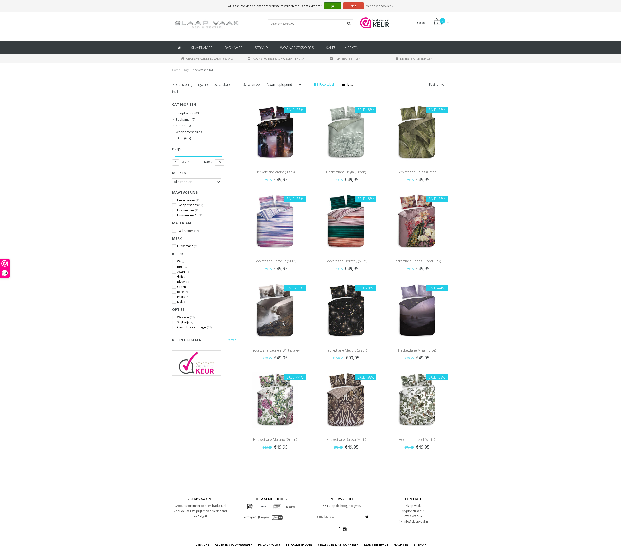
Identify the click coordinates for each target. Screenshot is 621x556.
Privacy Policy (269, 544)
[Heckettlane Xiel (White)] (417, 399)
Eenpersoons (188, 200)
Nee (353, 6)
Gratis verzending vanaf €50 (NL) (209, 58)
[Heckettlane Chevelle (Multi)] (275, 221)
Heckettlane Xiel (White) (417, 439)
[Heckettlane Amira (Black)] (275, 132)
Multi (182, 302)
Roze (182, 292)
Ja (332, 6)
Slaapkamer (201, 47)
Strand (261, 47)
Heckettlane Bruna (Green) (417, 172)
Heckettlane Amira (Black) (275, 172)
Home (176, 70)
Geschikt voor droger (194, 327)
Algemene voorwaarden (234, 544)
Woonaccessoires (297, 47)
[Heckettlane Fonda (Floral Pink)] (417, 221)
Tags (186, 70)
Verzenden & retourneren (338, 544)
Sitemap (420, 544)
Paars (182, 296)
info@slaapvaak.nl (416, 521)
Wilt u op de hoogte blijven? (342, 506)
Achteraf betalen (347, 58)
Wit (181, 261)
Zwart (183, 272)
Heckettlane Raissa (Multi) (346, 439)
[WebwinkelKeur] (204, 362)
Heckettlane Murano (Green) (275, 439)
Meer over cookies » (379, 6)
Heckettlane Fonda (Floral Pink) (417, 261)
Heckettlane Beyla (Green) (346, 172)
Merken (352, 47)
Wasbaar (186, 317)
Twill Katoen (188, 231)
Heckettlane (187, 246)
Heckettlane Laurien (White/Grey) (275, 350)
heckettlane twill (203, 70)
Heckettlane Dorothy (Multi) (346, 261)
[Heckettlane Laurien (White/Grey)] (275, 310)
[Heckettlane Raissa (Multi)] (346, 399)
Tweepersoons (190, 205)
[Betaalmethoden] (250, 506)
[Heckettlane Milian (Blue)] (417, 310)
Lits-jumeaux (188, 210)
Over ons (202, 544)
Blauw (183, 281)
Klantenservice (376, 544)
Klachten (400, 544)
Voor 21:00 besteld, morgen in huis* (278, 58)
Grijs (182, 276)
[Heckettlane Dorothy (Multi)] (346, 221)
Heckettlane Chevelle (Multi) (275, 261)
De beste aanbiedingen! (416, 58)
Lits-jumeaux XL (190, 215)
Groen (183, 287)
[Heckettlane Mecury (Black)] (346, 310)
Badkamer (234, 47)
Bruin (182, 266)
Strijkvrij (185, 322)
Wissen (232, 340)
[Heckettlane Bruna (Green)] (417, 132)
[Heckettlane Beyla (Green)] (346, 132)
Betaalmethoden (299, 544)
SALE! (330, 47)
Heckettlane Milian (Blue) (417, 350)
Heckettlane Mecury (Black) (346, 350)
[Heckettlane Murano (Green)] (275, 399)
